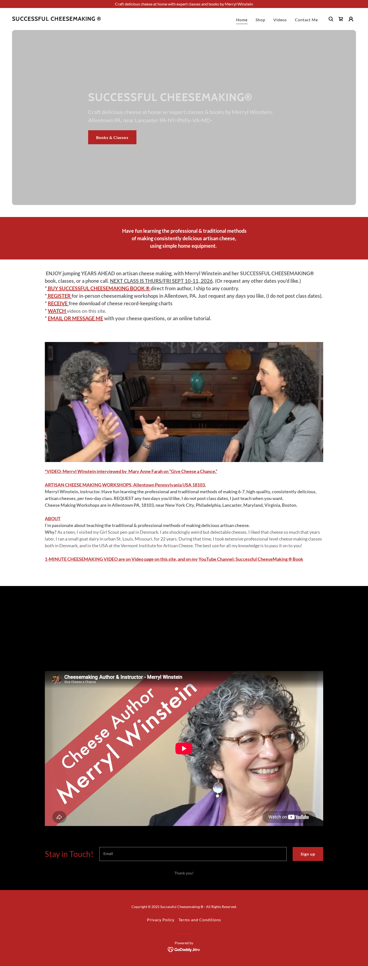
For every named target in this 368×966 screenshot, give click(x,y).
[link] (56, 19)
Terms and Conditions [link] (199, 919)
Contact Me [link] (306, 19)
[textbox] (193, 854)
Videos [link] (280, 19)
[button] (341, 19)
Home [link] (242, 19)
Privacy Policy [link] (160, 919)
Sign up (308, 854)
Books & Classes (112, 137)
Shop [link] (260, 19)
